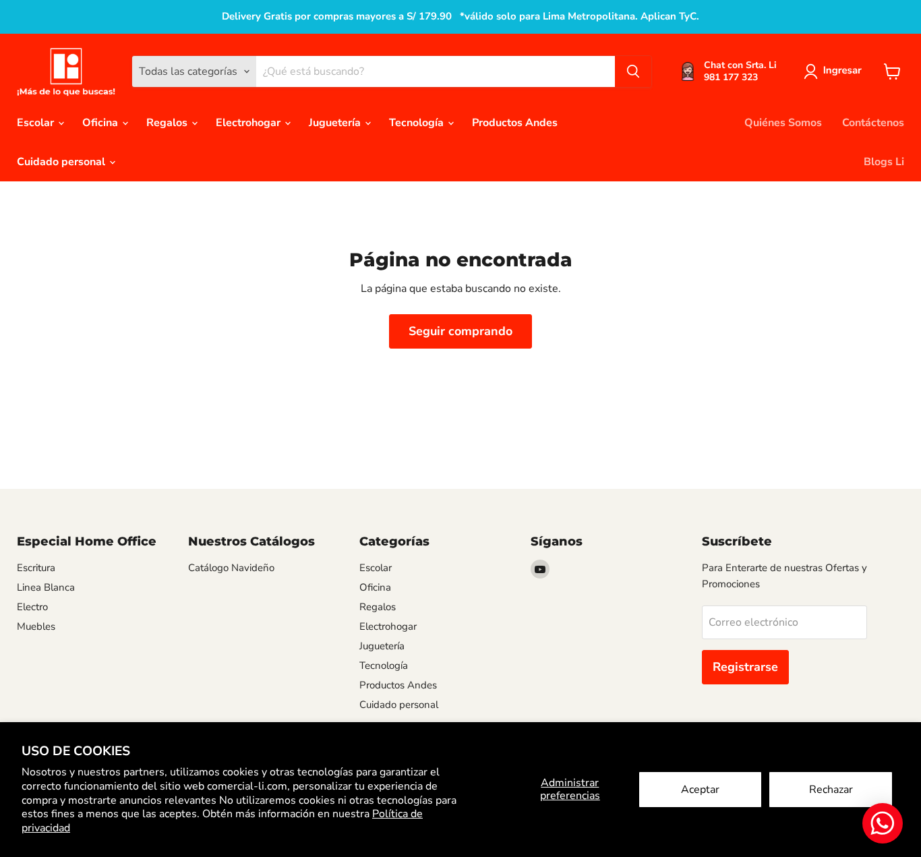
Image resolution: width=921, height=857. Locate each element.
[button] (835, 71)
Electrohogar (249, 122)
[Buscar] (633, 71)
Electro (32, 607)
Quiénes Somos (783, 122)
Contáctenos (873, 122)
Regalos (168, 122)
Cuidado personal (62, 161)
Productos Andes (515, 122)
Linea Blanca (46, 587)
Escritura (36, 567)
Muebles (36, 626)
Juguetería (336, 122)
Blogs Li (884, 161)
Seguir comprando (460, 331)
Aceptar (700, 789)
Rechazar (831, 789)
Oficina (101, 122)
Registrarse (745, 667)
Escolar (37, 122)
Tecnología (417, 122)
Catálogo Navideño (231, 567)
